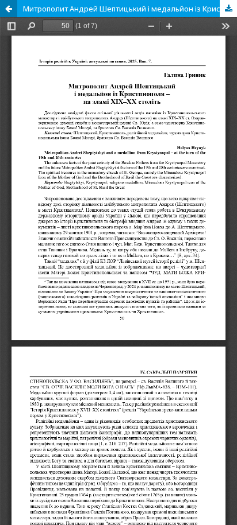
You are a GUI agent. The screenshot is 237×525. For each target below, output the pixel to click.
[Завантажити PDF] (228, 8)
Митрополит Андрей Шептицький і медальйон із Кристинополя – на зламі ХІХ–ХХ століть (130, 8)
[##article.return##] (8, 8)
